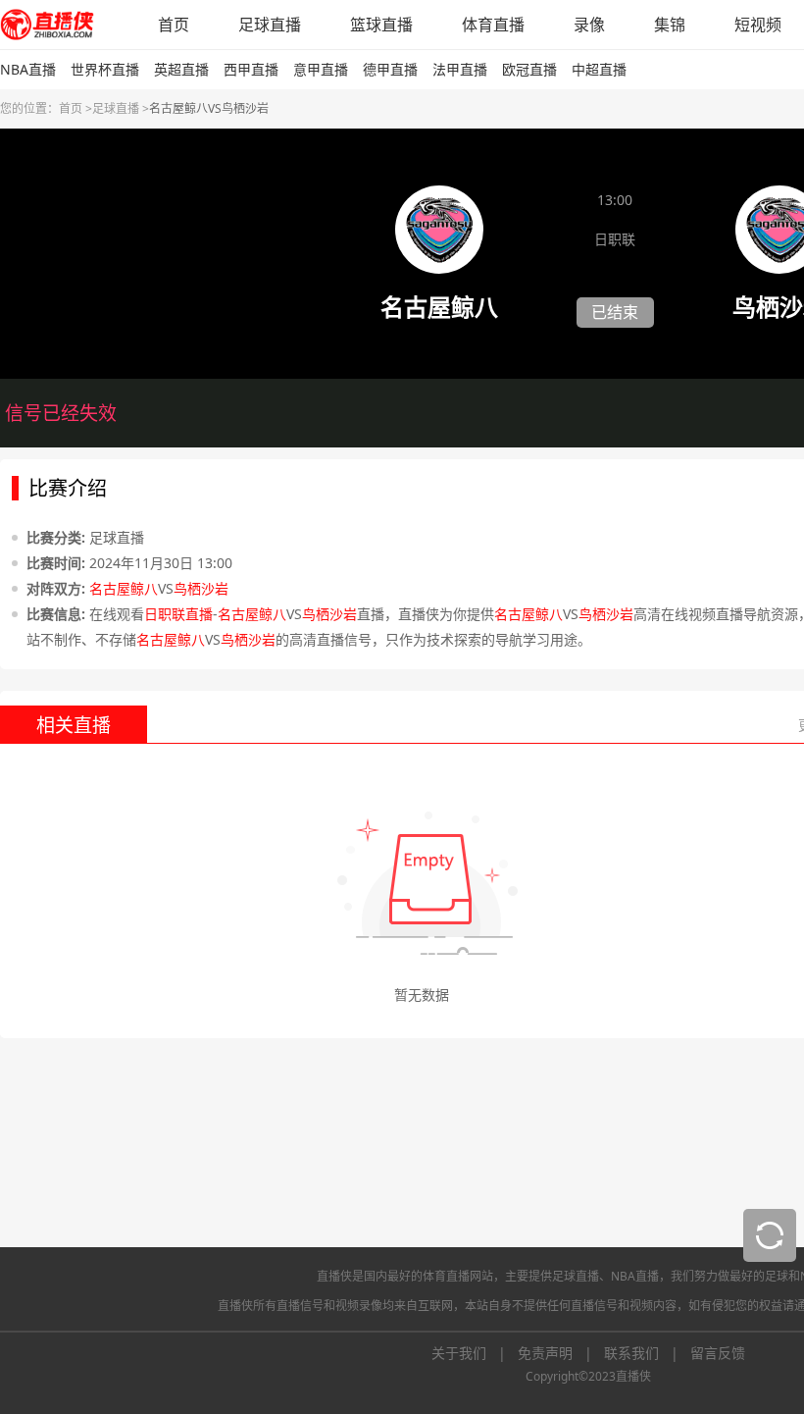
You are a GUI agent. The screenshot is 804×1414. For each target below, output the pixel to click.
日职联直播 (178, 613)
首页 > (75, 108)
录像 (589, 24)
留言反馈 (717, 1352)
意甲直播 (320, 69)
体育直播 (493, 24)
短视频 (757, 24)
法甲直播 (459, 69)
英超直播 (181, 69)
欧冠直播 (529, 69)
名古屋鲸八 (123, 588)
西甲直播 (251, 69)
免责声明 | (561, 1352)
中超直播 (599, 69)
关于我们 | (474, 1352)
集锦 (669, 24)
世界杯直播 (105, 69)
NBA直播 (28, 69)
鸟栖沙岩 (201, 588)
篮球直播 (381, 24)
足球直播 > (120, 108)
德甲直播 (390, 69)
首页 (173, 24)
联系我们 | (647, 1352)
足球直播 (269, 24)
